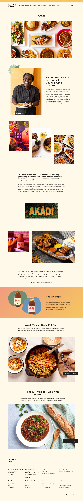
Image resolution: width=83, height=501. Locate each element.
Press (9, 485)
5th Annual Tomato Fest (63, 469)
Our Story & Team (11, 483)
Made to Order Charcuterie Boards (48, 473)
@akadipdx (49, 282)
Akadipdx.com (42, 282)
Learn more (10, 474)
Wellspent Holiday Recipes (64, 483)
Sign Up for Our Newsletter (13, 489)
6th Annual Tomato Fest (63, 468)
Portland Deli (44, 471)
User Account (27, 485)
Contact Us (27, 483)
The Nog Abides (62, 489)
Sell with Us (27, 487)
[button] (73, 5)
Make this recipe (70, 373)
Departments (44, 468)
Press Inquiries (11, 487)
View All (60, 475)
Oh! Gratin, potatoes (46, 487)
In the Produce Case (45, 469)
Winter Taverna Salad (46, 489)
